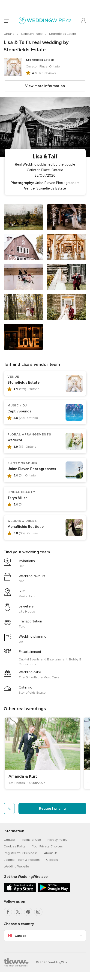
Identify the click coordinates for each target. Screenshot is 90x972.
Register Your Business (21, 853)
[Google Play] (54, 891)
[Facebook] (8, 912)
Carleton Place (32, 34)
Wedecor (14, 440)
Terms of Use (31, 840)
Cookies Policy (15, 846)
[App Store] (20, 891)
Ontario (9, 34)
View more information (45, 86)
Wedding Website (16, 866)
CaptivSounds (19, 411)
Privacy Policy (57, 840)
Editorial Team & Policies (22, 860)
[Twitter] (18, 912)
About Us (50, 853)
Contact (9, 840)
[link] (42, 753)
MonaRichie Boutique (25, 526)
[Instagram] (38, 912)
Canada (20, 936)
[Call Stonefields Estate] (9, 808)
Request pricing (52, 808)
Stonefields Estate (62, 34)
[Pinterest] (28, 912)
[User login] (83, 20)
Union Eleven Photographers (31, 469)
